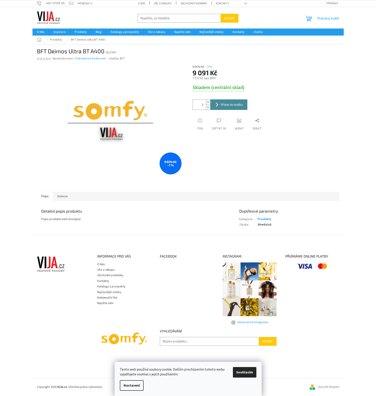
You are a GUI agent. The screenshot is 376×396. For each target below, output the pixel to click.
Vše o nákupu (163, 3)
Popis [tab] (45, 196)
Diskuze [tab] (63, 196)
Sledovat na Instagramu (252, 322)
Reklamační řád (107, 298)
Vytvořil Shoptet (328, 387)
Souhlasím (244, 372)
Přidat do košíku (232, 104)
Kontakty (222, 3)
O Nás (141, 3)
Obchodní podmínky (193, 3)
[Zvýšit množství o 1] (208, 102)
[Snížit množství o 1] (208, 107)
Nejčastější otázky (109, 292)
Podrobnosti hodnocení (90, 59)
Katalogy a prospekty (111, 286)
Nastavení (132, 385)
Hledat (229, 18)
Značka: (117, 58)
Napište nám (105, 303)
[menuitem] (40, 32)
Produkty (264, 219)
